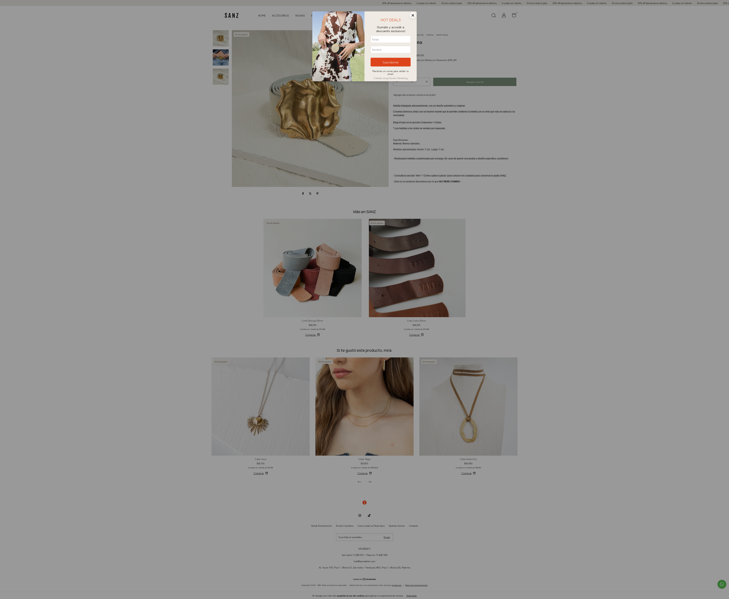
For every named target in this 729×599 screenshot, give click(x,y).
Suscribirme (390, 62)
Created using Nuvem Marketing (391, 78)
